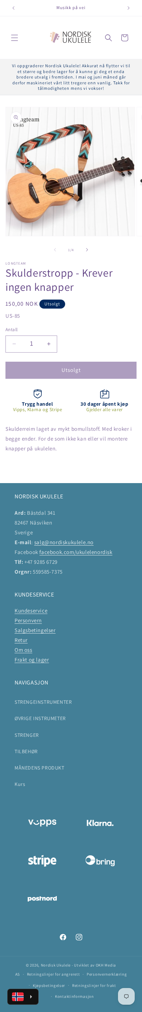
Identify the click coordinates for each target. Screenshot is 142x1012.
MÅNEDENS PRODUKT (39, 767)
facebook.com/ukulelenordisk (75, 552)
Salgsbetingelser (35, 630)
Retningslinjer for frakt (94, 985)
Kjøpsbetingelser (49, 985)
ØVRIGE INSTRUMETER (40, 718)
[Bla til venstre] (55, 250)
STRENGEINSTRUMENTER (43, 702)
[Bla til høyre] (87, 250)
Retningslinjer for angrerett (53, 974)
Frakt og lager (32, 659)
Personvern (28, 620)
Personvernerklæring (107, 974)
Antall (11, 329)
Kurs (20, 784)
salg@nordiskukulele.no (64, 542)
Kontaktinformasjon (74, 996)
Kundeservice (31, 610)
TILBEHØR (26, 751)
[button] (15, 38)
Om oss (23, 649)
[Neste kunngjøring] (129, 8)
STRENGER (27, 735)
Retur (21, 639)
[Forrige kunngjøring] (13, 8)
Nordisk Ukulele (56, 965)
